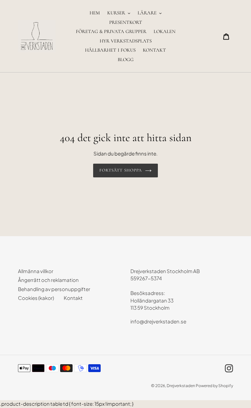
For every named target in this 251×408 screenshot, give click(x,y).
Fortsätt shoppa (120, 170)
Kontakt (73, 298)
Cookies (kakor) (36, 298)
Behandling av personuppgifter (54, 289)
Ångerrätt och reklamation (48, 280)
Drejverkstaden (181, 385)
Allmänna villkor (35, 271)
